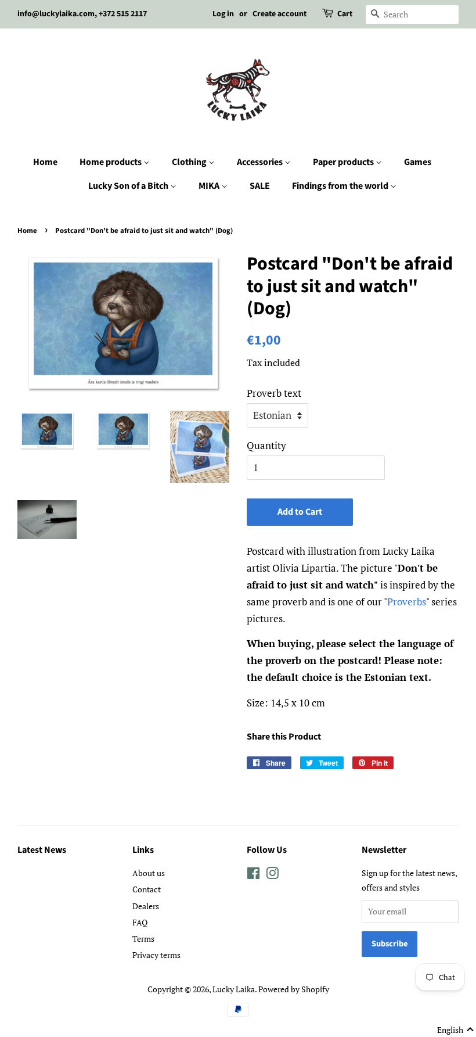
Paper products (344, 162)
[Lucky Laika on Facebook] (253, 875)
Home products (111, 162)
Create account (279, 14)
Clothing (190, 162)
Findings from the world (341, 186)
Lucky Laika (233, 989)
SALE (260, 186)
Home (45, 162)
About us (148, 872)
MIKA (210, 186)
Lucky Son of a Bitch (129, 186)
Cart (344, 14)
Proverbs (406, 601)
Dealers (145, 906)
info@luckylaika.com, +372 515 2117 (82, 14)
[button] (455, 1030)
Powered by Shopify (293, 989)
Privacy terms (156, 954)
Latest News (41, 850)
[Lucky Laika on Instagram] (272, 875)
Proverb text (274, 393)
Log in (223, 14)
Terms (143, 938)
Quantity (266, 445)
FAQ (139, 922)
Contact (146, 889)
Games (417, 162)
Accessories (260, 162)
